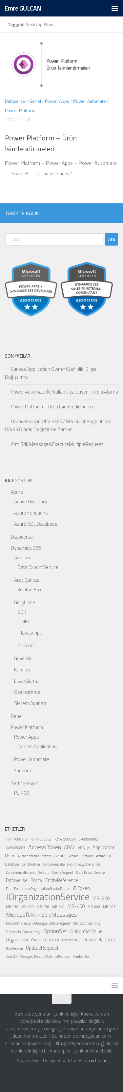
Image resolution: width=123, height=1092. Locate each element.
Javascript (31, 632)
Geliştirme (24, 602)
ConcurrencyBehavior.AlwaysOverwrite (71, 864)
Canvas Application (37, 746)
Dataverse (15, 101)
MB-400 (76, 906)
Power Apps (57, 101)
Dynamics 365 (26, 548)
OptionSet (55, 931)
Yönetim (22, 770)
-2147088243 (16, 839)
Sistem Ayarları (30, 703)
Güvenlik (22, 658)
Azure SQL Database (35, 524)
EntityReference (61, 880)
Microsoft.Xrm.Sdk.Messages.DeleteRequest (38, 923)
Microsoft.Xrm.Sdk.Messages (41, 914)
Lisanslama (26, 681)
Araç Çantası (27, 580)
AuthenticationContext (34, 856)
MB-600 (94, 906)
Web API (25, 645)
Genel (35, 101)
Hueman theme (93, 1060)
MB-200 (101, 898)
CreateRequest (62, 872)
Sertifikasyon (24, 783)
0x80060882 (88, 839)
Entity (36, 880)
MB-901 (109, 906)
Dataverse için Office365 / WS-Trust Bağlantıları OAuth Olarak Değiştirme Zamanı (57, 425)
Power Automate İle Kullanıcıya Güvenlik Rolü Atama (64, 392)
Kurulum (22, 669)
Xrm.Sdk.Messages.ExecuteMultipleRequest (57, 444)
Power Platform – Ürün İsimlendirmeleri (41, 143)
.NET (25, 621)
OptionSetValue (86, 931)
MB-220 (27, 906)
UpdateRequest (42, 948)
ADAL (69, 847)
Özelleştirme (27, 692)
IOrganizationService (48, 896)
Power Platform (20, 110)
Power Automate (89, 101)
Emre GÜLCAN (22, 8)
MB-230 (43, 906)
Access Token (44, 846)
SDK (21, 612)
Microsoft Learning (86, 923)
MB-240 (58, 906)
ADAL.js (84, 847)
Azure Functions (31, 512)
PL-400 (21, 793)
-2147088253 (40, 839)
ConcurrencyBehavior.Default (27, 872)
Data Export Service (37, 567)
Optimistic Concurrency (23, 931)
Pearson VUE (71, 940)
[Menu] (115, 8)
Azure (17, 492)
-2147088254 (65, 839)
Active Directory (30, 501)
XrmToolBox (29, 589)
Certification (31, 864)
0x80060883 (15, 847)
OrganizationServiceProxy (32, 939)
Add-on (22, 557)
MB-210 (12, 906)
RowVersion (14, 948)
